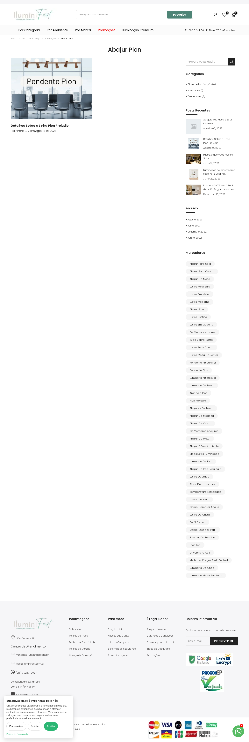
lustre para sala (200, 286)
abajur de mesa (200, 279)
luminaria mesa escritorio (206, 575)
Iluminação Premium (137, 30)
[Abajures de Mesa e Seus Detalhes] (193, 126)
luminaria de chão (202, 568)
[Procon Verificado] (212, 681)
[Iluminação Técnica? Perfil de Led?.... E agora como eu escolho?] (193, 190)
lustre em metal (200, 294)
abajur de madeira (202, 416)
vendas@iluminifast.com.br (32, 654)
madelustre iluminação (204, 454)
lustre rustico (198, 317)
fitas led (195, 545)
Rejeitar (35, 726)
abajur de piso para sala (205, 469)
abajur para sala (200, 264)
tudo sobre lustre (201, 340)
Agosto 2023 (195, 219)
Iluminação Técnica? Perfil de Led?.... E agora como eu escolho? (218, 187)
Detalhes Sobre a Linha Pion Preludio (40, 125)
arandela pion (198, 393)
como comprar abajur (204, 507)
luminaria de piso (201, 461)
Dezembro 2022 (197, 231)
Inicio (13, 38)
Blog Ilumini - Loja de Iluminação (39, 38)
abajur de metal (200, 438)
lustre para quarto (201, 347)
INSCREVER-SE (223, 641)
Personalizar (16, 726)
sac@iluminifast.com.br (30, 663)
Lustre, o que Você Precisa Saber (218, 156)
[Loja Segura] (209, 664)
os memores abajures (204, 431)
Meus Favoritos (226, 13)
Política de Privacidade (17, 734)
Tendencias (194, 96)
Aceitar (51, 726)
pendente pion (199, 370)
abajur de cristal (200, 423)
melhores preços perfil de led (209, 560)
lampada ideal (199, 499)
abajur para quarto (202, 271)
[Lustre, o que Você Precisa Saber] (193, 159)
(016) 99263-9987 (26, 672)
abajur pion (197, 309)
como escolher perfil (203, 530)
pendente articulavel (203, 362)
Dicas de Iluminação (200, 84)
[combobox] (122, 15)
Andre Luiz (22, 131)
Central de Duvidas (27, 694)
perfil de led (197, 522)
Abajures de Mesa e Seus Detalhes (217, 121)
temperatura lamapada (205, 492)
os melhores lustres (202, 332)
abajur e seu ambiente (204, 446)
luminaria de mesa (202, 385)
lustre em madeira (201, 324)
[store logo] (34, 14)
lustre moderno (200, 302)
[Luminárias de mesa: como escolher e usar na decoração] (193, 174)
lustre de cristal (200, 514)
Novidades (194, 90)
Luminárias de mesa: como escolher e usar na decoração (219, 172)
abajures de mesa (201, 408)
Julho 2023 (194, 225)
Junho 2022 (195, 237)
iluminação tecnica (202, 537)
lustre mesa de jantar (204, 355)
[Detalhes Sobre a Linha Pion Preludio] (51, 88)
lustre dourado (199, 476)
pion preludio (198, 400)
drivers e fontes (200, 553)
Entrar (216, 14)
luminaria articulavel (203, 378)
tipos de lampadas (202, 484)
